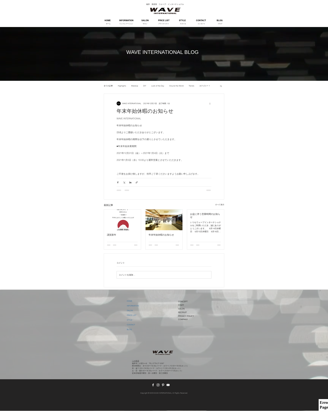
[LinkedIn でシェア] (130, 182)
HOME (129, 301)
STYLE (129, 320)
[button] (221, 86)
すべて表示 (219, 204)
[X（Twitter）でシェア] (124, 182)
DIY (144, 86)
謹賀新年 (111, 234)
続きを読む (203, 86)
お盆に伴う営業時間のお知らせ (205, 216)
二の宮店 (135, 361)
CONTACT (131, 325)
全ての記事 (108, 86)
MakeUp (134, 86)
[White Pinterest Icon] (163, 385)
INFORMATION (133, 306)
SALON (130, 310)
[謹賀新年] (122, 219)
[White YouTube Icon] (168, 385)
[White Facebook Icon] (153, 385)
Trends (191, 86)
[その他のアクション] (209, 103)
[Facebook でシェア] (118, 182)
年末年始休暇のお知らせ (161, 234)
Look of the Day (157, 86)
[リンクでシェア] (136, 182)
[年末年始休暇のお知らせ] (164, 219)
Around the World (176, 86)
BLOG (129, 329)
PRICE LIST (131, 315)
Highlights (122, 86)
